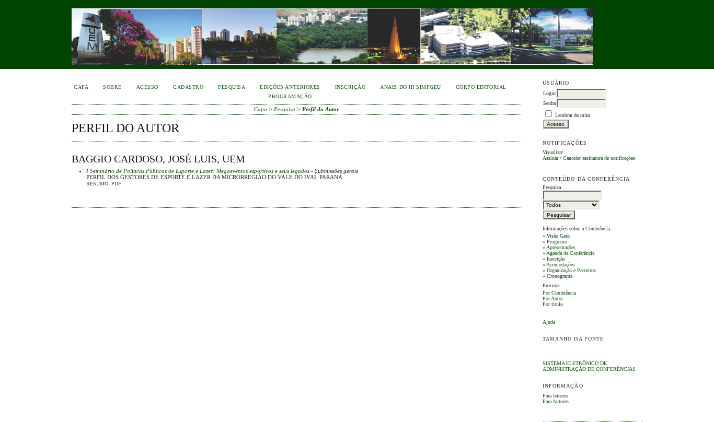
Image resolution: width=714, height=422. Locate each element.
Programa (557, 241)
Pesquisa (231, 87)
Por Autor (553, 298)
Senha (549, 103)
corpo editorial (481, 87)
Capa (81, 87)
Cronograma (559, 276)
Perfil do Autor (320, 109)
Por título (553, 304)
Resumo (97, 183)
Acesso (147, 87)
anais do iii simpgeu (410, 87)
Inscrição (556, 259)
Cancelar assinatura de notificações (599, 158)
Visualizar (553, 152)
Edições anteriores (290, 87)
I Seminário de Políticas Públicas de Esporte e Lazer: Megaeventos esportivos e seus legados (197, 171)
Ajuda (549, 322)
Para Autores (556, 401)
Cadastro (188, 87)
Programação (290, 96)
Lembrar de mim (572, 115)
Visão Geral (559, 236)
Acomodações (560, 264)
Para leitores (555, 395)
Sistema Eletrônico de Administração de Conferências (589, 366)
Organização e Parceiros (571, 270)
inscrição (350, 87)
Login (549, 93)
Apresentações (560, 247)
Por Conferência (559, 293)
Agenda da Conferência (570, 253)
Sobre (112, 87)
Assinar (550, 158)
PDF (116, 183)
